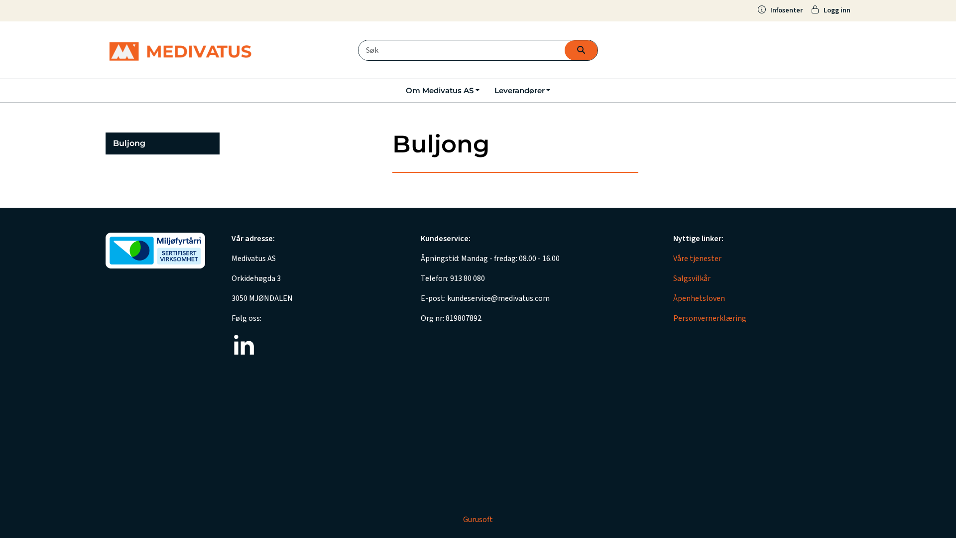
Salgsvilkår (692, 278)
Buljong (129, 143)
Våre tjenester (697, 258)
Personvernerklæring (709, 318)
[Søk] (581, 50)
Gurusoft (478, 519)
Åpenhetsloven (699, 298)
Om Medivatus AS (440, 90)
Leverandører (519, 90)
